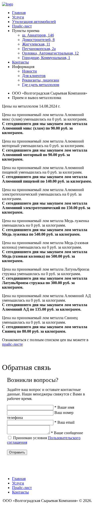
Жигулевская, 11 (36, 44)
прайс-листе (12, 344)
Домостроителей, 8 (38, 40)
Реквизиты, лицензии (40, 80)
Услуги (18, 17)
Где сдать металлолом (40, 85)
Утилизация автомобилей (34, 22)
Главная (19, 13)
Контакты (20, 62)
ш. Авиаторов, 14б (38, 35)
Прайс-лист (22, 26)
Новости (29, 71)
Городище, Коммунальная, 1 (46, 58)
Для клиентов (34, 76)
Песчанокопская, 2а (39, 49)
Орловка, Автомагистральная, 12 (50, 53)
